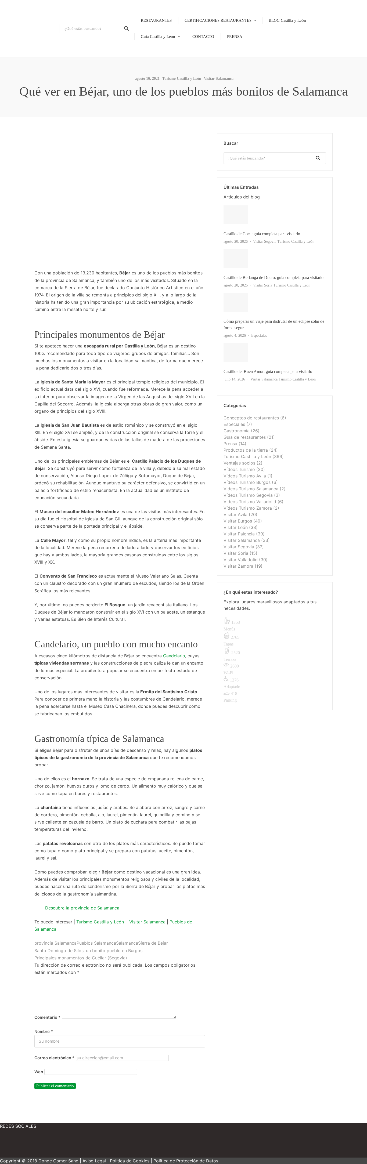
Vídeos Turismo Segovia (248, 495)
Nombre (43, 1031)
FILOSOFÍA (207, 38)
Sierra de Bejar (153, 943)
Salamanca (127, 943)
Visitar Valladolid (241, 559)
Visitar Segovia (264, 242)
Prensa (230, 443)
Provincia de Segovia (154, 100)
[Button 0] (126, 28)
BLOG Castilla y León (287, 20)
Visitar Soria (262, 285)
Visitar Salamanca (218, 79)
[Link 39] (275, 258)
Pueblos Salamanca (96, 943)
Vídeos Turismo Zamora (248, 508)
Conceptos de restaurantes (251, 417)
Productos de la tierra (246, 450)
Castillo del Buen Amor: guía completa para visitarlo (268, 371)
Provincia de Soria (152, 110)
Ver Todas (234, 379)
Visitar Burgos (238, 521)
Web (38, 1071)
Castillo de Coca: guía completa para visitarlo (262, 233)
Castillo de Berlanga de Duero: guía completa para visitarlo (273, 277)
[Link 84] (16, 1145)
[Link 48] (275, 352)
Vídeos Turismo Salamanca (251, 488)
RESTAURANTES (156, 20)
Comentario (47, 1017)
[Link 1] (29, 28)
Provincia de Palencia (155, 82)
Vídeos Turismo (239, 469)
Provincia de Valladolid (156, 119)
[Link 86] (80, 1145)
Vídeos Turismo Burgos (247, 482)
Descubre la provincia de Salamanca (82, 908)
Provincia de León (152, 73)
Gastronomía (237, 430)
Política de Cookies (129, 1160)
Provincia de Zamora (154, 128)
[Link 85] (48, 1145)
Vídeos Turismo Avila (245, 475)
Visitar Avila (235, 514)
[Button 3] (318, 158)
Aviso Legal (94, 1160)
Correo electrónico (54, 1058)
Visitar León (236, 527)
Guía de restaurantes (245, 437)
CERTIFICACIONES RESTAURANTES (218, 20)
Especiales (259, 335)
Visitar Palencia (239, 533)
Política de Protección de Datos (185, 1160)
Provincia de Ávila (152, 54)
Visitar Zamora (238, 566)
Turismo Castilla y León (100, 921)
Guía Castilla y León (158, 36)
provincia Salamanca (55, 943)
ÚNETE (203, 47)
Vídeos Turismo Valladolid (250, 501)
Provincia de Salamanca (157, 91)
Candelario (174, 655)
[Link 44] (275, 302)
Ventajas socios (239, 463)
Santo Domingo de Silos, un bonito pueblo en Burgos (88, 950)
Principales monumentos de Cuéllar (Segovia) (80, 957)
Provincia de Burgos (154, 63)
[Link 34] (275, 214)
